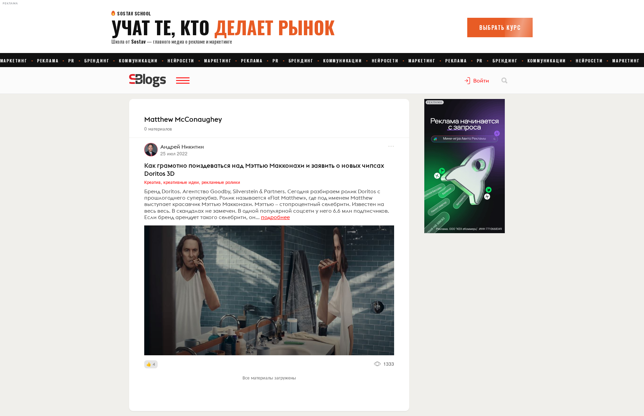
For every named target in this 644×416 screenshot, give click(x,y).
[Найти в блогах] (504, 80)
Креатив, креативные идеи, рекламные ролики (192, 181)
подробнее (275, 217)
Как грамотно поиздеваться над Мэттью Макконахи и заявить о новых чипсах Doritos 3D (264, 169)
